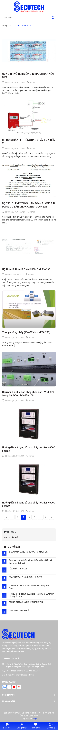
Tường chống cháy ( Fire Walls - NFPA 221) (26, 332)
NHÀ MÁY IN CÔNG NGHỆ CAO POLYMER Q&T (28, 552)
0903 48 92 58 (22, 671)
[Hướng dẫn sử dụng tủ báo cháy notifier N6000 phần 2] (29, 480)
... (40, 517)
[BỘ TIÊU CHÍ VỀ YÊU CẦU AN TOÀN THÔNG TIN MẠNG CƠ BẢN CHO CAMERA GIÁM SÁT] (29, 180)
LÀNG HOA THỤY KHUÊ (18, 611)
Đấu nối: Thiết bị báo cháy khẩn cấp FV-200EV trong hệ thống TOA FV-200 (28, 394)
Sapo (35, 719)
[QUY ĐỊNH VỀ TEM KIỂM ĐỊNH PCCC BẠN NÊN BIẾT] (29, 51)
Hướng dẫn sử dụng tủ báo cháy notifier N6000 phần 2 (28, 504)
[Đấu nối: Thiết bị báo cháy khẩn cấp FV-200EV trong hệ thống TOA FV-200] (29, 369)
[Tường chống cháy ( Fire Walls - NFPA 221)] (29, 309)
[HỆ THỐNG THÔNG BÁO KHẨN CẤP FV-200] (29, 246)
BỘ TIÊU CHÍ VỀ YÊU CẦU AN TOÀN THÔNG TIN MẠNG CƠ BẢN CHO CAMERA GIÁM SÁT (28, 205)
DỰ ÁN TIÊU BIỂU (11, 537)
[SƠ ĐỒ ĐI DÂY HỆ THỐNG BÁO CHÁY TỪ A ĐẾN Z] (29, 117)
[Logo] (29, 6)
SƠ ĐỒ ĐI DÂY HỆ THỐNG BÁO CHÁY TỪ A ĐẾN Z (28, 141)
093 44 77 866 (34, 671)
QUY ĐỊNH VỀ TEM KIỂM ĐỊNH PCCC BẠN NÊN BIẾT (28, 75)
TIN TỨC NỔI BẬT (11, 547)
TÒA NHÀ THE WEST (17, 569)
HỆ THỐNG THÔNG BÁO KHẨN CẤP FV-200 (26, 269)
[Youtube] (14, 687)
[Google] (19, 687)
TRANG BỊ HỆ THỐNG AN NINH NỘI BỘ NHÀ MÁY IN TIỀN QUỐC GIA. (31, 595)
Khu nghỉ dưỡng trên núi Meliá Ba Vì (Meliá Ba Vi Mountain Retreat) (30, 561)
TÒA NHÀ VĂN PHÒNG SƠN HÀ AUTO (25, 577)
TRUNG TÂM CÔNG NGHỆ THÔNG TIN (25, 602)
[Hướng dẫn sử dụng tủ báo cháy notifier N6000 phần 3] (29, 424)
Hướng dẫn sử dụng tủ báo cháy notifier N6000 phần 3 (28, 449)
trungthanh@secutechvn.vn (23, 675)
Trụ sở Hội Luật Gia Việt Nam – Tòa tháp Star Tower (29, 586)
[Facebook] (9, 687)
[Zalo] (4, 687)
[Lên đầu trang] (53, 710)
